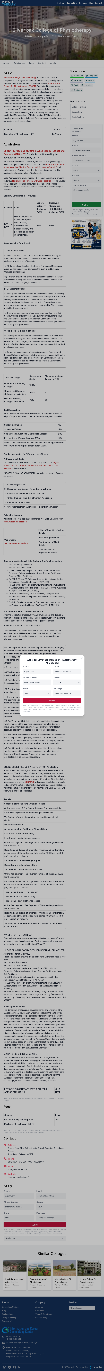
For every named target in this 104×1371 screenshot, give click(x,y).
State (25, 689)
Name (26, 667)
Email (56, 667)
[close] (81, 658)
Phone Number (30, 678)
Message (58, 689)
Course (57, 678)
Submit (52, 700)
